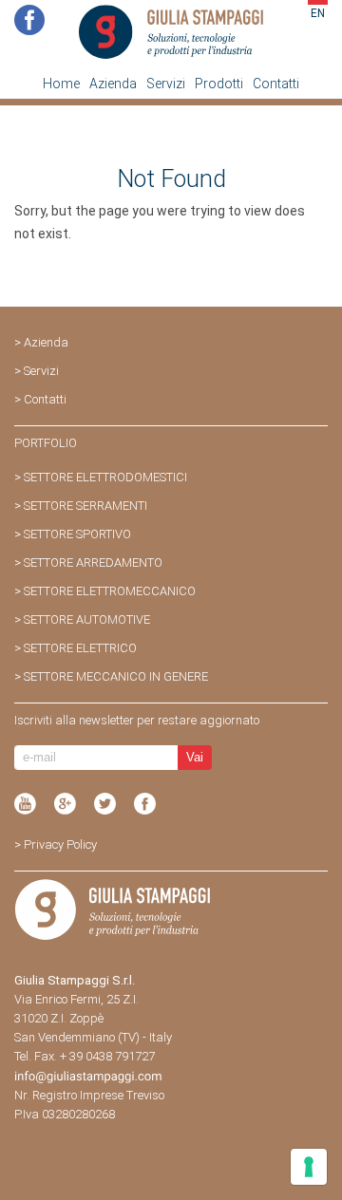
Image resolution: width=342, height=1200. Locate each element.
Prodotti (219, 83)
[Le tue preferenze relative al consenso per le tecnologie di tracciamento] (309, 1167)
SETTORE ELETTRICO (80, 648)
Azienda (113, 83)
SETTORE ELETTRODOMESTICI (105, 477)
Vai (194, 757)
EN (318, 13)
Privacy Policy (60, 844)
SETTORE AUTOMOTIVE (87, 619)
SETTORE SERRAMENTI (85, 505)
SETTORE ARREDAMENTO (93, 562)
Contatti (276, 83)
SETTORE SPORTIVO (77, 534)
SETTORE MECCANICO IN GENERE (116, 676)
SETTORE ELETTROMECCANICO (110, 591)
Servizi (165, 83)
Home (61, 83)
